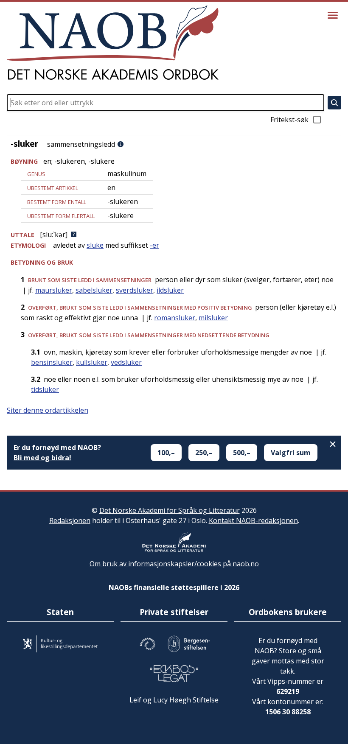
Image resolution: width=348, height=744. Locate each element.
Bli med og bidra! (42, 457)
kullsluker (91, 362)
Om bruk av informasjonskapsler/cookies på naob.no (174, 563)
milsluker (213, 317)
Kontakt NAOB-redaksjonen (253, 520)
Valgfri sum (291, 452)
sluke (95, 245)
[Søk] (334, 102)
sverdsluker (134, 290)
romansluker (174, 317)
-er (154, 245)
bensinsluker (52, 362)
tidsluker (45, 389)
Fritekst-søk (289, 119)
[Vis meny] (333, 15)
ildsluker (170, 290)
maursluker (53, 290)
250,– (204, 452)
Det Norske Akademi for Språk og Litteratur (169, 510)
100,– (166, 452)
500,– (241, 452)
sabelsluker (94, 290)
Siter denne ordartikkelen (47, 410)
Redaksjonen (69, 520)
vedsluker (126, 362)
